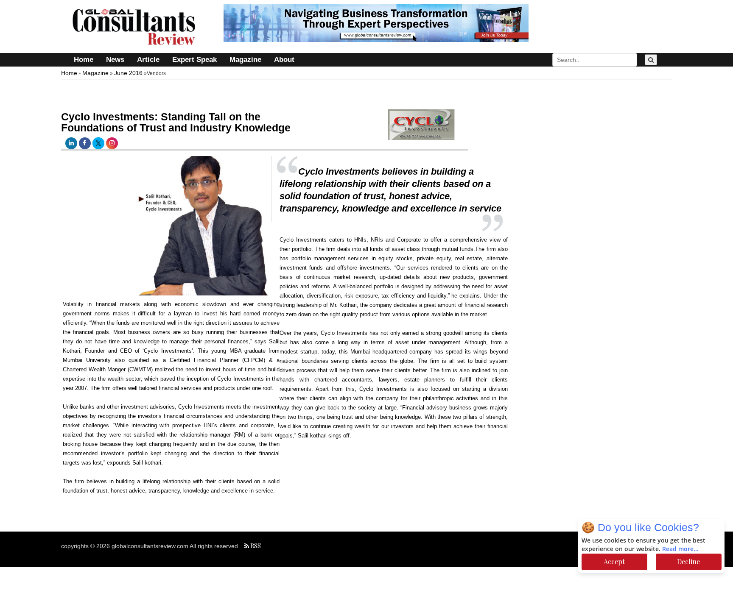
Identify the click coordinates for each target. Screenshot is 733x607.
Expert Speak (194, 60)
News (115, 60)
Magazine (245, 60)
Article (148, 60)
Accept (614, 561)
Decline (688, 561)
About (284, 60)
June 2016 (128, 73)
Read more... (680, 549)
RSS (255, 546)
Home (83, 60)
